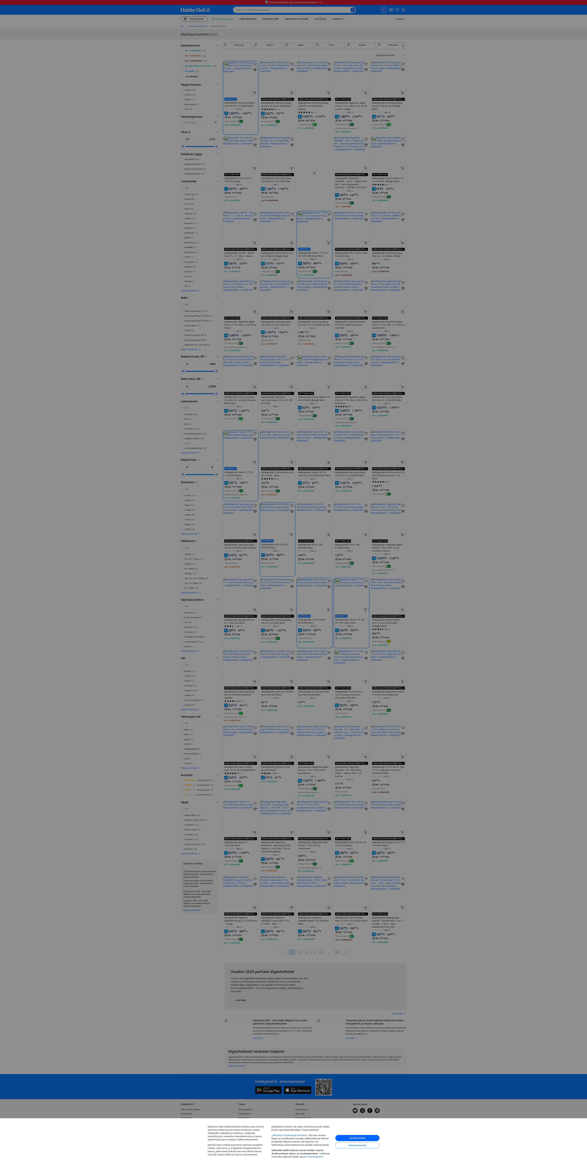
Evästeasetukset (357, 1145)
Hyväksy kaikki (357, 1137)
